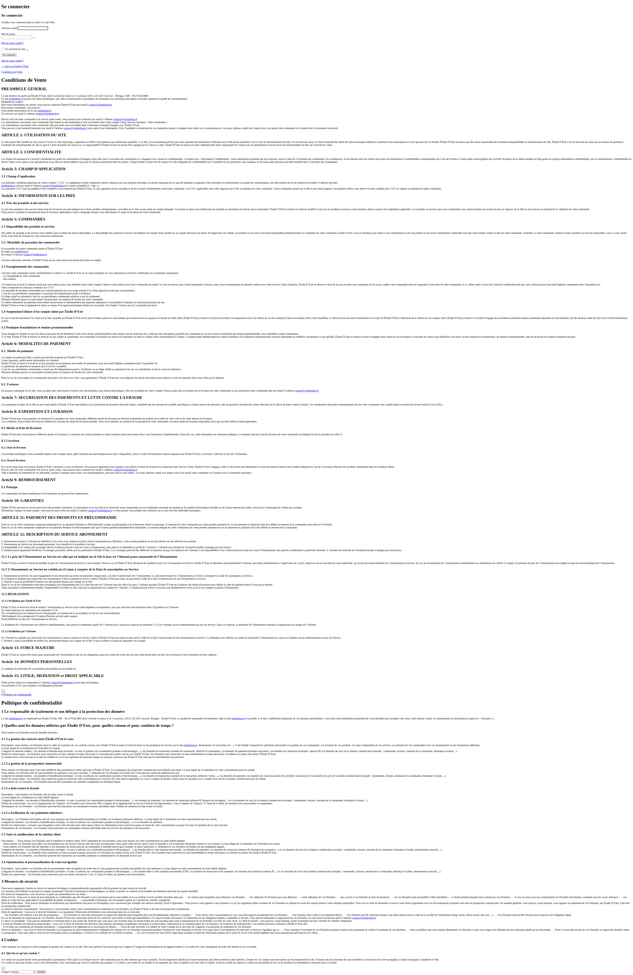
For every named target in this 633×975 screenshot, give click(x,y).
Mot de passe (8, 34)
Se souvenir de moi (15, 49)
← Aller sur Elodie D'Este (15, 66)
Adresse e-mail (9, 28)
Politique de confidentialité (17, 694)
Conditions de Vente (11, 72)
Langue (5, 971)
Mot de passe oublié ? (12, 43)
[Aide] (27, 49)
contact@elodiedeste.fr (100, 104)
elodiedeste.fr (16, 98)
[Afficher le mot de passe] (33, 38)
